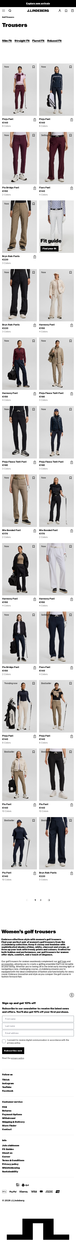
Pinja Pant (7, 119)
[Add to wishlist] (33, 67)
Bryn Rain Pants (11, 256)
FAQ (4, 1107)
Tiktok (6, 1080)
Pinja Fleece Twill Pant (51, 393)
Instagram (8, 1083)
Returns (6, 1111)
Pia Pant (6, 804)
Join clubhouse (10, 1146)
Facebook (7, 1091)
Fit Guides (8, 1149)
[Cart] (72, 10)
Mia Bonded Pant (11, 530)
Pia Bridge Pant (10, 187)
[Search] (10, 10)
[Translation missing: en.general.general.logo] (38, 10)
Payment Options (12, 1114)
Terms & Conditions (13, 1160)
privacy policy (17, 1058)
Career (6, 1157)
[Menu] (3, 10)
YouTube (6, 1087)
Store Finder (9, 1126)
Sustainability (10, 1172)
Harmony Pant (47, 324)
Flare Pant (44, 187)
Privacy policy (10, 1164)
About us (7, 1153)
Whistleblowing (11, 1168)
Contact (7, 1129)
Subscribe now (13, 1050)
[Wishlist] (66, 10)
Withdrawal (8, 1118)
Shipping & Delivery (13, 1122)
